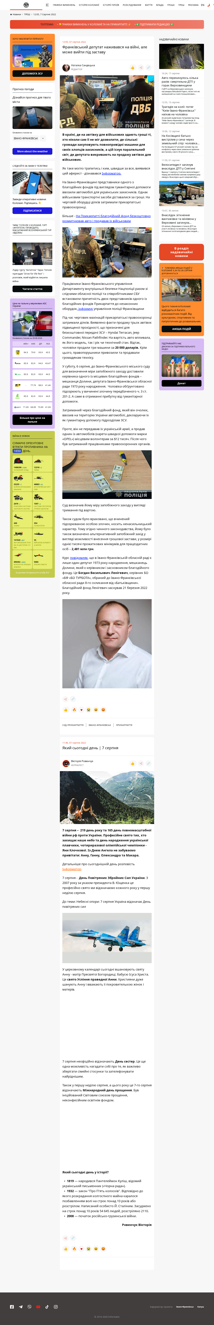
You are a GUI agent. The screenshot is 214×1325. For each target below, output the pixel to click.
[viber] (29, 1307)
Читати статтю (32, 289)
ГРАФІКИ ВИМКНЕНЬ (64, 4)
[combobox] (29, 138)
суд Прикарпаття (73, 725)
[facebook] (12, 1307)
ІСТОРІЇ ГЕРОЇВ (111, 4)
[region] (32, 147)
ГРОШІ (171, 4)
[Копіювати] (148, 67)
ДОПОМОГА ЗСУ (32, 73)
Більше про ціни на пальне (32, 419)
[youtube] (38, 1307)
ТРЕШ (181, 4)
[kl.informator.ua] (26, 5)
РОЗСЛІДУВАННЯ (132, 4)
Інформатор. (111, 173)
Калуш (200, 1306)
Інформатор (71, 869)
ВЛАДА (160, 4)
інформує (85, 308)
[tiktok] (47, 1307)
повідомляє (79, 558)
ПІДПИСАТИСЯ (32, 210)
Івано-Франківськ (185, 1306)
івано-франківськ (100, 725)
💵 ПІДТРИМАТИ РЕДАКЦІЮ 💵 (155, 24)
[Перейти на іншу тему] (209, 5)
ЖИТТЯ (148, 4)
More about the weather (32, 151)
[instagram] (56, 1307)
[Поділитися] (141, 67)
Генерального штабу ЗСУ (37, 572)
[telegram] (21, 1307)
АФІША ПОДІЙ (181, 329)
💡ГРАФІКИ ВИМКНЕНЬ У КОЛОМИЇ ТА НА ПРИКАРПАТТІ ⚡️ (95, 24)
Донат (181, 383)
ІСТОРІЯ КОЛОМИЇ (89, 4)
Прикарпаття (124, 725)
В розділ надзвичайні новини (181, 252)
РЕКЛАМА (193, 4)
